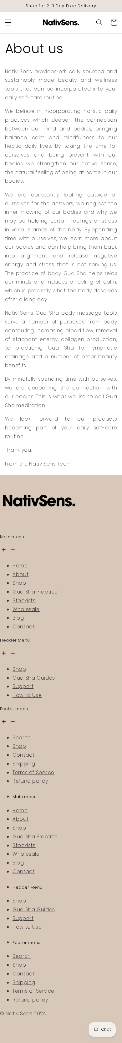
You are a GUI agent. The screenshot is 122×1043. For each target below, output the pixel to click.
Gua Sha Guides (34, 678)
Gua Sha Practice (35, 591)
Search (22, 737)
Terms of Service (33, 772)
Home (20, 565)
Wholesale (26, 609)
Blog (18, 617)
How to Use (27, 695)
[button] (8, 22)
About (20, 574)
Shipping (24, 763)
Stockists (24, 600)
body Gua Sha (67, 273)
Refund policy (30, 781)
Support (23, 686)
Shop (19, 583)
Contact (23, 626)
